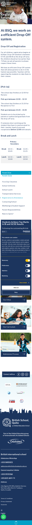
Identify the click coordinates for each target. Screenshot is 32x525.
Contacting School (9, 202)
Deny (16, 292)
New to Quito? (7, 214)
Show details (23, 282)
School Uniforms (8, 186)
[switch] (27, 265)
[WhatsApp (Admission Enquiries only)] (26, 374)
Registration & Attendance (12, 198)
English (3, 513)
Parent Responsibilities (11, 210)
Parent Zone (7, 176)
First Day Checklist (9, 182)
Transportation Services (11, 194)
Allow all (16, 287)
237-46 (7, 478)
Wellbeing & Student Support (13, 206)
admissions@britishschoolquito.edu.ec (14, 466)
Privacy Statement (6, 501)
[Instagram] (22, 374)
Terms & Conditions (7, 498)
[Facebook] (18, 374)
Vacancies (4, 504)
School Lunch (7, 190)
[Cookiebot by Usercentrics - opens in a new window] (23, 232)
